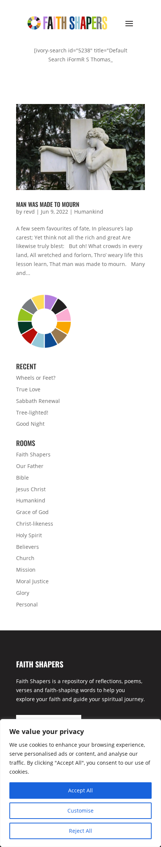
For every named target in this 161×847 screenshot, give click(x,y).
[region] (80, 783)
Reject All (80, 830)
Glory (22, 592)
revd (29, 211)
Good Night (30, 423)
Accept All (80, 790)
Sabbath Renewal (38, 400)
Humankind (88, 211)
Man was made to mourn (47, 204)
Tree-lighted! (32, 412)
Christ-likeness (34, 523)
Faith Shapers (33, 454)
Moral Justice (32, 581)
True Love (28, 389)
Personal (27, 604)
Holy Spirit (29, 535)
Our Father (29, 466)
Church (25, 558)
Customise (80, 810)
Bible (22, 477)
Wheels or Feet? (35, 377)
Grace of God (32, 512)
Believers (27, 546)
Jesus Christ (31, 489)
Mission (26, 569)
